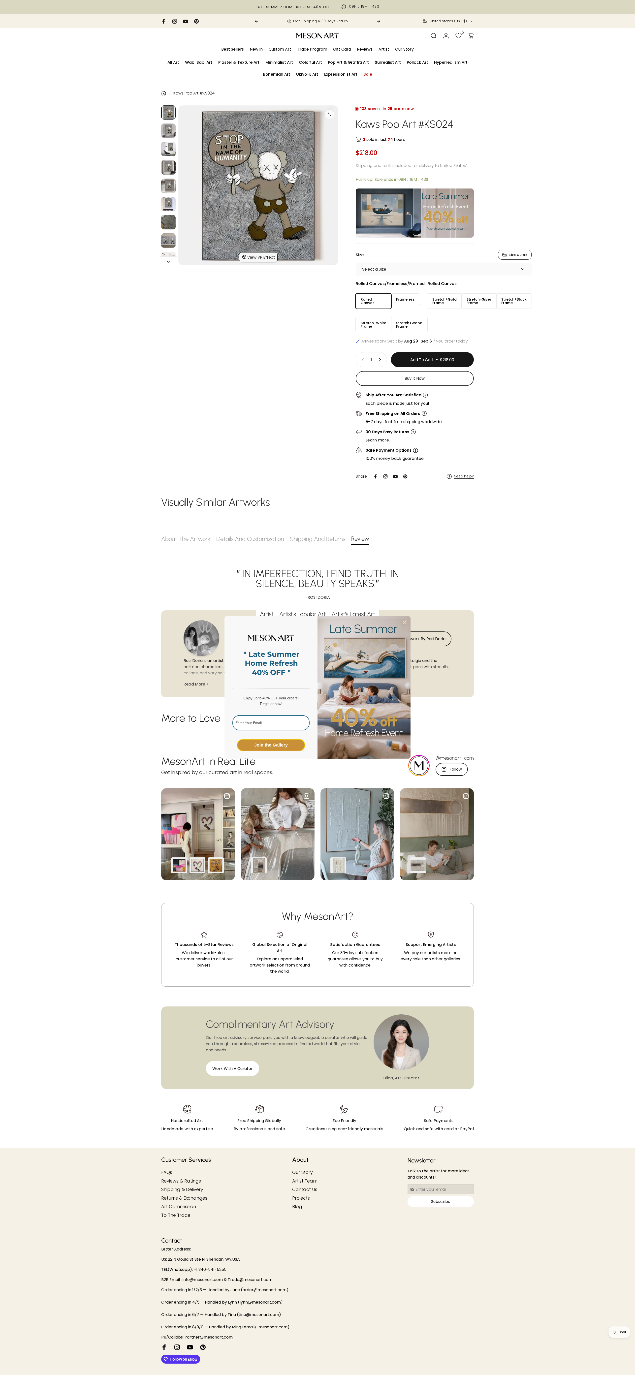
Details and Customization (250, 538)
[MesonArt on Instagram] (177, 1347)
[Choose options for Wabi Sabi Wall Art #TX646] (338, 865)
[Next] (378, 21)
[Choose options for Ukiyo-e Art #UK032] (216, 865)
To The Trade (175, 1215)
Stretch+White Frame (373, 324)
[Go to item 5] (168, 186)
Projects (301, 1198)
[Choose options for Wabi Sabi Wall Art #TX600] (418, 865)
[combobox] (448, 21)
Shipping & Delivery (182, 1189)
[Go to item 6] (168, 204)
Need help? (464, 476)
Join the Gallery (271, 745)
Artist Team (305, 1181)
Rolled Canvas (368, 301)
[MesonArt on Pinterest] (203, 1347)
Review (360, 538)
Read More (194, 684)
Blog (297, 1207)
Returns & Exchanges (184, 1198)
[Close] (405, 622)
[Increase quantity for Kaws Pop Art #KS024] (381, 359)
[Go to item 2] (168, 131)
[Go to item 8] (168, 240)
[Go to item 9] (168, 259)
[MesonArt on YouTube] (190, 1347)
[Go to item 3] (168, 149)
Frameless (405, 299)
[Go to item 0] (168, 112)
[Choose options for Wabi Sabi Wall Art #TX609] (259, 865)
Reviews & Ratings (181, 1181)
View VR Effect (261, 257)
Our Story (302, 1172)
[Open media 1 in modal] (329, 114)
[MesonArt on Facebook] (164, 1347)
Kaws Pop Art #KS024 (194, 93)
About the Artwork (185, 538)
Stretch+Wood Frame (409, 324)
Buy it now (415, 378)
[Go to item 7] (168, 222)
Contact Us (304, 1189)
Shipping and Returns (317, 538)
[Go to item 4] (168, 167)
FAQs (166, 1172)
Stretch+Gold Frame (444, 301)
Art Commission (178, 1207)
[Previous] (256, 21)
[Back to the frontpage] (163, 93)
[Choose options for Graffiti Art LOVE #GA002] (197, 865)
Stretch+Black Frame (514, 301)
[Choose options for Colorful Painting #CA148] (179, 865)
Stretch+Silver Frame (479, 301)
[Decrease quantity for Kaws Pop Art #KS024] (361, 359)
